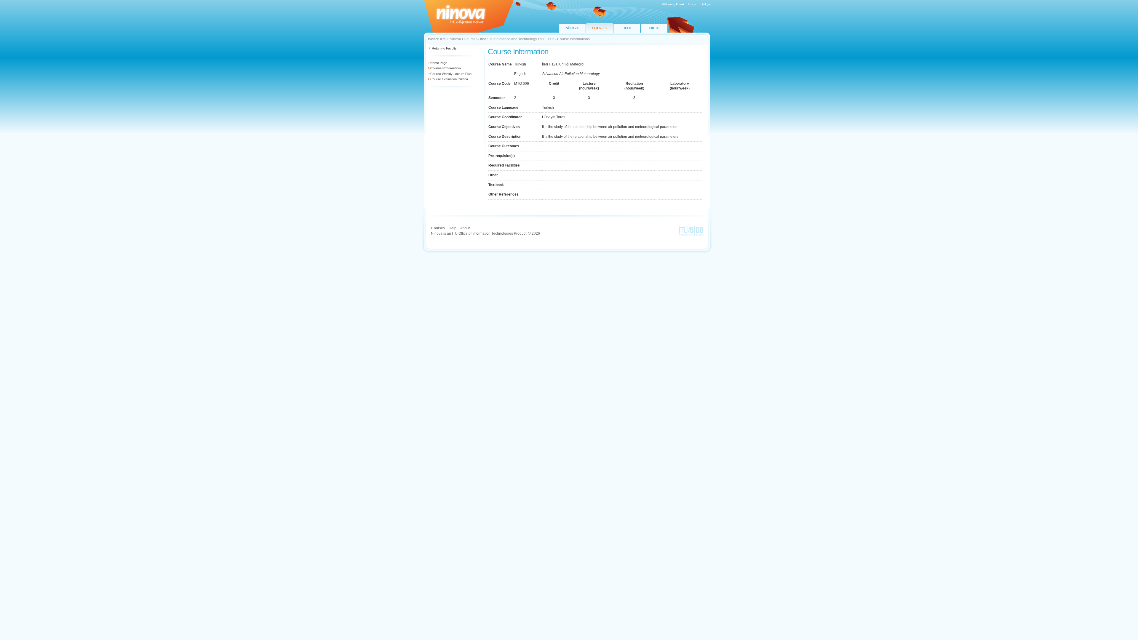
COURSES (599, 28)
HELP (626, 28)
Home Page (438, 63)
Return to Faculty (444, 48)
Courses (470, 39)
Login (692, 4)
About (465, 228)
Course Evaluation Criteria (449, 79)
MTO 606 (547, 39)
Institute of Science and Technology (508, 39)
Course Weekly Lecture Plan (450, 74)
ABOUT (654, 28)
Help (452, 228)
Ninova (455, 39)
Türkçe (705, 4)
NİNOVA (572, 28)
